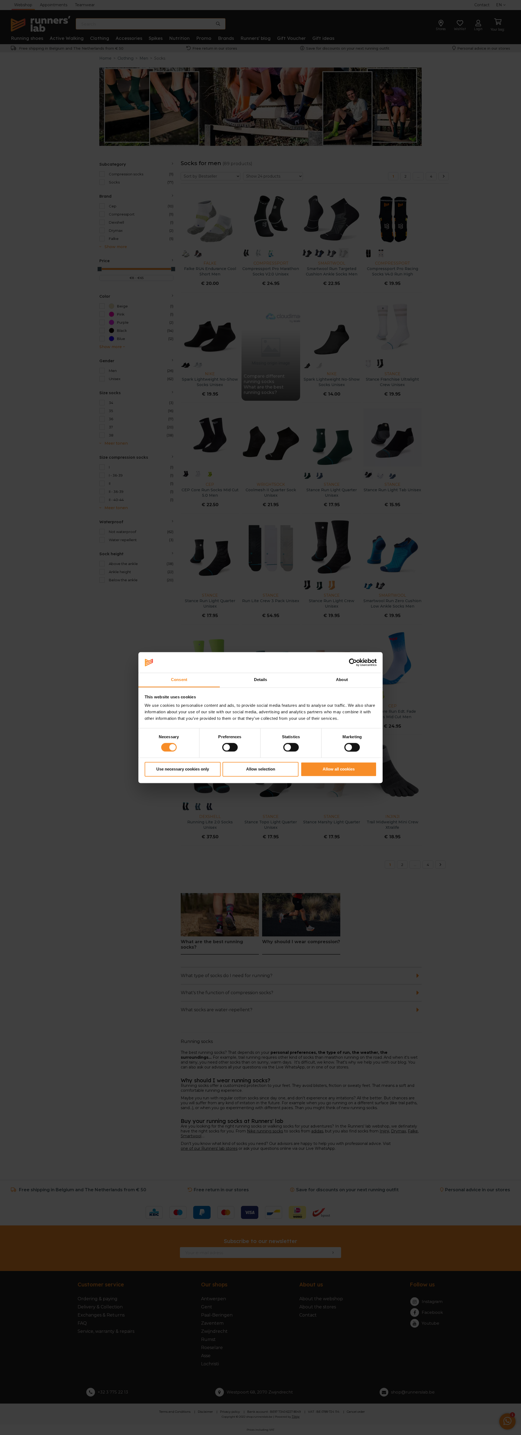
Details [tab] (260, 680)
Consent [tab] (179, 680)
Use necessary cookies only (182, 769)
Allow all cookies (339, 769)
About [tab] (342, 680)
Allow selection (260, 769)
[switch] (230, 747)
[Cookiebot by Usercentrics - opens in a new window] (353, 662)
